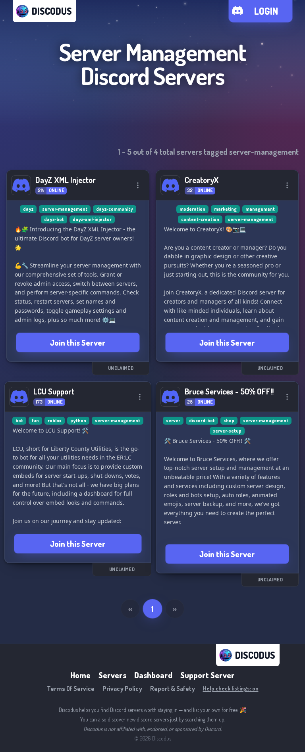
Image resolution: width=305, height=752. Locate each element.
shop (229, 420)
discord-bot (202, 420)
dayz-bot (54, 219)
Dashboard (153, 675)
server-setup (227, 431)
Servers (112, 675)
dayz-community (114, 209)
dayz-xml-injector (92, 219)
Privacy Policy (122, 688)
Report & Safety (172, 688)
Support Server (207, 675)
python (78, 420)
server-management (64, 209)
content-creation (200, 219)
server (173, 420)
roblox (55, 420)
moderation (192, 209)
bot (19, 420)
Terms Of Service (71, 688)
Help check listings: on (231, 688)
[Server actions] (137, 185)
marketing (225, 209)
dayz (28, 209)
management (260, 209)
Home (80, 675)
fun (35, 420)
